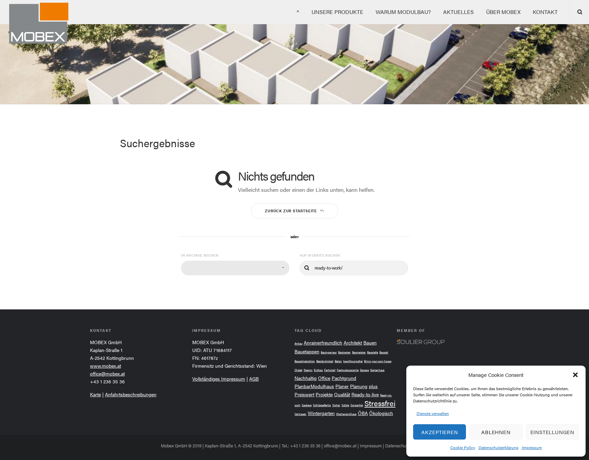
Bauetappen (306, 351)
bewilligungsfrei (353, 361)
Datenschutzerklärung (498, 447)
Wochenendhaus (346, 414)
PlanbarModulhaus (314, 386)
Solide (345, 405)
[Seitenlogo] (35, 23)
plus (373, 386)
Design (308, 370)
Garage (364, 370)
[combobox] (235, 268)
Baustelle (372, 352)
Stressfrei (379, 403)
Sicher (336, 405)
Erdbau (318, 370)
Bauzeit (383, 352)
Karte (95, 394)
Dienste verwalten (433, 413)
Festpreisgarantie (348, 370)
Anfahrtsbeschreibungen (130, 394)
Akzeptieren (439, 431)
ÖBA (363, 413)
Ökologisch (381, 413)
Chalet (298, 370)
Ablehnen (495, 431)
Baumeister (359, 352)
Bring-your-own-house (377, 361)
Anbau (298, 343)
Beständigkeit (324, 361)
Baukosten (344, 352)
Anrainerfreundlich (323, 342)
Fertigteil (329, 370)
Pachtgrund (344, 378)
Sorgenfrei (356, 405)
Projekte (324, 394)
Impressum (532, 447)
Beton (338, 361)
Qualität (342, 394)
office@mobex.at (107, 373)
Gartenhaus (377, 370)
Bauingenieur (329, 352)
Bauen (370, 342)
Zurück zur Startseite (291, 210)
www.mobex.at (105, 365)
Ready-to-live (365, 394)
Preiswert (304, 394)
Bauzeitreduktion (304, 361)
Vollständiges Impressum (218, 378)
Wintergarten (321, 413)
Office (324, 378)
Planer (342, 386)
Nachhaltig (305, 378)
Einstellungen (552, 431)
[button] (575, 374)
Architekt (353, 342)
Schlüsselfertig (322, 405)
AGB (254, 378)
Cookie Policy (462, 447)
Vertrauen (300, 414)
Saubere (307, 405)
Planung (358, 386)
